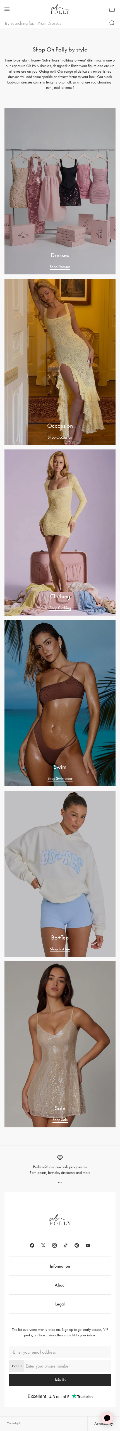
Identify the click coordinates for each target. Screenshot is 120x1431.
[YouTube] (88, 1245)
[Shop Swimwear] (60, 703)
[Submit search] (112, 23)
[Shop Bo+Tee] (60, 874)
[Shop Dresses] (60, 191)
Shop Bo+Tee (60, 949)
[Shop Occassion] (60, 362)
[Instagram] (54, 1245)
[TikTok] (65, 1245)
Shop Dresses (60, 266)
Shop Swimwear (60, 778)
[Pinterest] (77, 1245)
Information (60, 1266)
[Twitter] (43, 1245)
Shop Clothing (60, 608)
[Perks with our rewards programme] (60, 1164)
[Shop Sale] (60, 1044)
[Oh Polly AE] (60, 9)
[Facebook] (32, 1245)
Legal (60, 1304)
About (60, 1285)
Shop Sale (60, 1119)
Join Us (60, 1380)
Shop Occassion (60, 437)
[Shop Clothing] (60, 532)
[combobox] (16, 1366)
